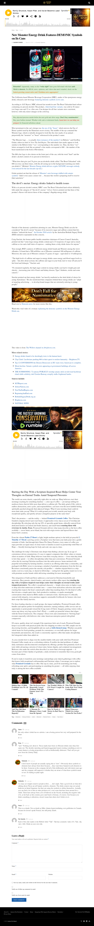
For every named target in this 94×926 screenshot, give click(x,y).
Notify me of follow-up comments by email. (24, 889)
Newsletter (60, 912)
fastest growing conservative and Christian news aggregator (35, 92)
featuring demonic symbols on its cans (49, 99)
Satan (54, 717)
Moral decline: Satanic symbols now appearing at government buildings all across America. (45, 367)
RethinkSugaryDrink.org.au (25, 396)
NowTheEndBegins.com (24, 390)
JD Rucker (87, 912)
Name (14, 866)
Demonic (18, 717)
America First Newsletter (16, 912)
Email (14, 874)
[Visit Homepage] (47, 3)
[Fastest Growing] (47, 418)
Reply (21, 738)
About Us (6, 912)
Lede (33, 717)
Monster (39, 717)
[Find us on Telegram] (86, 921)
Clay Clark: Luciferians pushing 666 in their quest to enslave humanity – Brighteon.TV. (47, 359)
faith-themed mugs (59, 628)
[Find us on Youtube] (84, 921)
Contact (26, 912)
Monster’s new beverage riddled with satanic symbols (42, 174)
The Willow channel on (40, 347)
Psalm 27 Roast (31, 537)
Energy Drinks (26, 717)
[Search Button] (89, 3)
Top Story (60, 717)
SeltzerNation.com (22, 386)
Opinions (42, 42)
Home (13, 30)
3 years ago (26, 729)
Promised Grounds (23, 663)
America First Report (12, 921)
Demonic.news (27, 304)
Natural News (46, 717)
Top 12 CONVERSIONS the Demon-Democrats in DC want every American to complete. (48, 362)
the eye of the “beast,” (50, 128)
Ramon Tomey (18, 42)
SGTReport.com (21, 383)
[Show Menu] (5, 3)
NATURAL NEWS (22, 403)
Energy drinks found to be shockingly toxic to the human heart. (38, 356)
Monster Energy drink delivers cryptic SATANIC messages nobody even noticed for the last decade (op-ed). (45, 167)
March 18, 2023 (30, 42)
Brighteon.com (20, 400)
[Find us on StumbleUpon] (89, 921)
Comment (15, 843)
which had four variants (54, 107)
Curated (21, 30)
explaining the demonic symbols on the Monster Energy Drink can (46, 309)
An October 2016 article (43, 232)
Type (17, 30)
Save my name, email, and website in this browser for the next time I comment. (36, 883)
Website (50, 874)
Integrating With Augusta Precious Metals (45, 912)
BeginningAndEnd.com (23, 393)
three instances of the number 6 (48, 140)
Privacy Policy (7, 914)
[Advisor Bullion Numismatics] (47, 295)
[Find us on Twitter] (81, 921)
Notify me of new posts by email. (21, 895)
